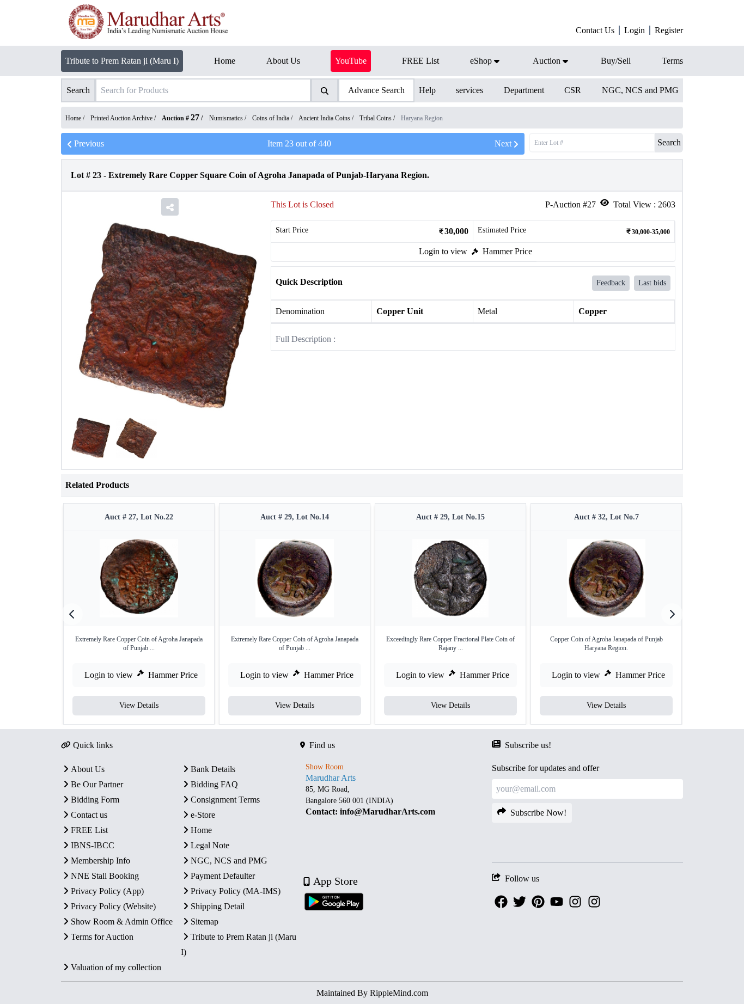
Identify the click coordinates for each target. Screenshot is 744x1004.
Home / (75, 118)
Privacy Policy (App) (107, 891)
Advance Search (376, 90)
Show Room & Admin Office (122, 921)
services (469, 90)
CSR (572, 90)
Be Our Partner (97, 784)
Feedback (610, 283)
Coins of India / (273, 118)
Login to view (443, 251)
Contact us (89, 814)
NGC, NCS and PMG (640, 90)
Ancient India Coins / (326, 118)
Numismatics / (228, 118)
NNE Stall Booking (105, 875)
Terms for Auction (102, 936)
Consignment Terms (225, 799)
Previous (89, 143)
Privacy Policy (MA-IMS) (235, 891)
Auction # (180, 118)
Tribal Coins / (378, 118)
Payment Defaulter (223, 875)
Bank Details (213, 769)
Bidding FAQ (214, 784)
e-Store (203, 814)
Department (524, 90)
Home (201, 830)
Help (427, 90)
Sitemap (204, 921)
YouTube (351, 60)
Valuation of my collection (116, 967)
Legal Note (210, 845)
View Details (138, 705)
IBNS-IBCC (92, 845)
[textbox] (395, 800)
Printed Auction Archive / (123, 118)
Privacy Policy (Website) (113, 906)
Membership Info (100, 860)
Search (669, 142)
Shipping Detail (218, 906)
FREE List (89, 830)
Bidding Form (95, 799)
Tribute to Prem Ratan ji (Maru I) (122, 60)
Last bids (652, 283)
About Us (88, 769)
